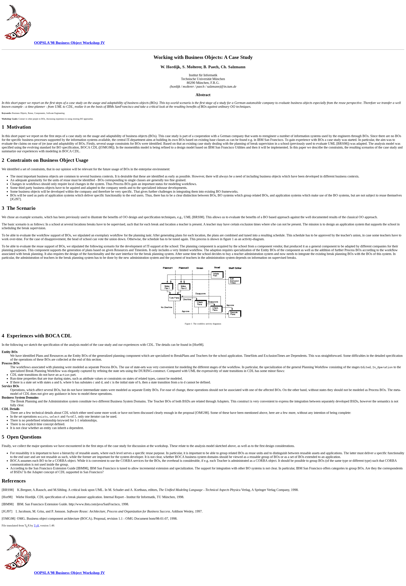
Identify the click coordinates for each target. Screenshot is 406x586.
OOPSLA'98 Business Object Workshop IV (69, 573)
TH (36, 525)
